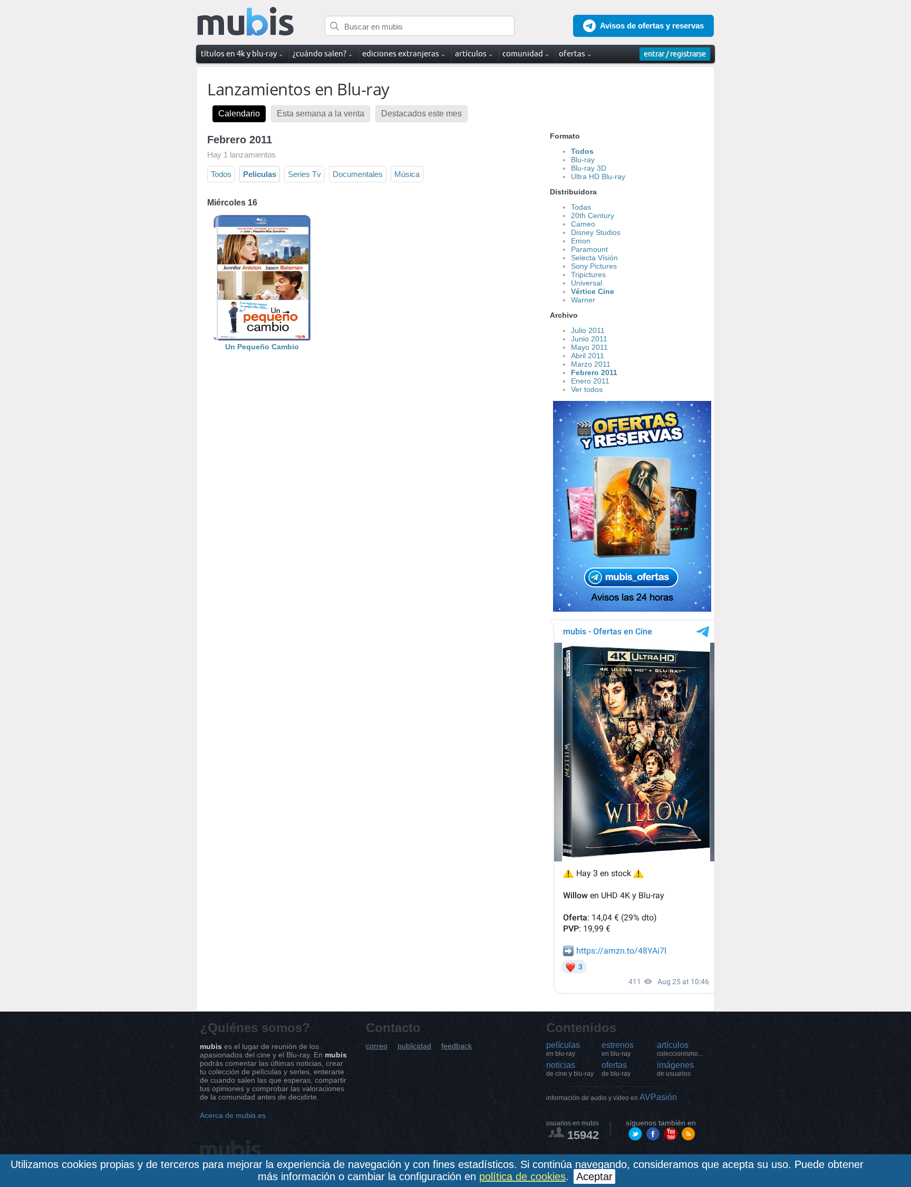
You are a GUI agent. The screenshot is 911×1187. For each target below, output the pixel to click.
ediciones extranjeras (400, 53)
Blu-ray (583, 159)
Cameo (583, 224)
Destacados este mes (421, 113)
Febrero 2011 (594, 372)
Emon (580, 241)
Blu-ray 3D (588, 168)
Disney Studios (596, 232)
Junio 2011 (589, 339)
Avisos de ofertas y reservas (652, 25)
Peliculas (259, 174)
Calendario (239, 113)
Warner (583, 300)
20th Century (592, 215)
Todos (221, 174)
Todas (581, 207)
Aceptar (594, 1176)
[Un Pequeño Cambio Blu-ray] (262, 338)
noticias (570, 1069)
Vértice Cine (592, 291)
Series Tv (304, 174)
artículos (680, 1049)
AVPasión (611, 1097)
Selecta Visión (594, 257)
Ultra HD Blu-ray (598, 176)
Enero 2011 (590, 381)
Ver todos (587, 389)
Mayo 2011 (589, 347)
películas (563, 1049)
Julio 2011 (588, 330)
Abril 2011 (587, 355)
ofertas (616, 1069)
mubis (246, 22)
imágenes (675, 1069)
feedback (456, 1046)
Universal (586, 283)
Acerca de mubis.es (233, 1115)
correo (376, 1046)
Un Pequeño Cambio (262, 346)
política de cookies (522, 1176)
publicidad (414, 1046)
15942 (583, 1135)
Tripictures (588, 274)
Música (407, 174)
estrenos (618, 1049)
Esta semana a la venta (320, 113)
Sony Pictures (594, 266)
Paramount (589, 249)
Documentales (358, 174)
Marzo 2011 (590, 364)
